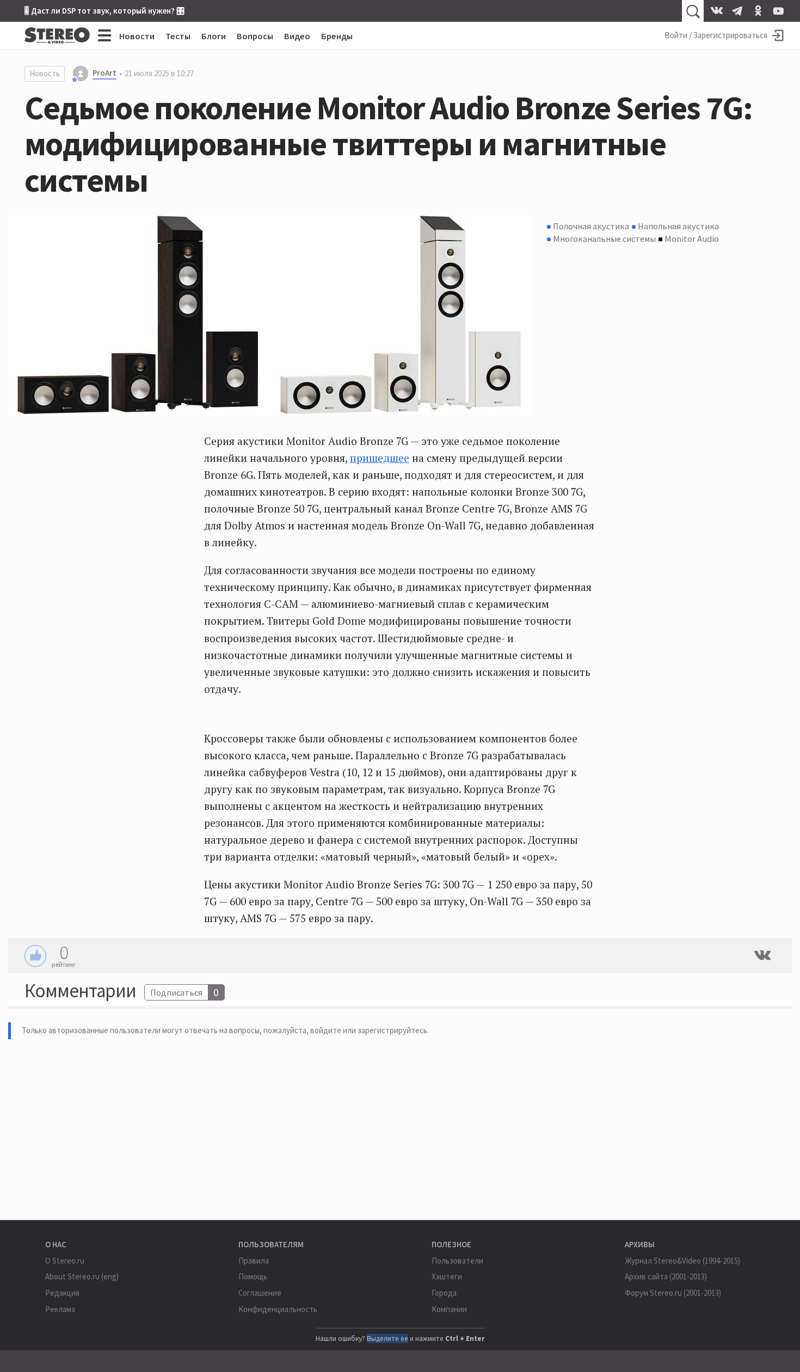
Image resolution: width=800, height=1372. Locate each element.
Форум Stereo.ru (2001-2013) (673, 1293)
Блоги (213, 36)
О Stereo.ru (64, 1260)
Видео (297, 36)
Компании (449, 1309)
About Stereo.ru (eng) (82, 1276)
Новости (137, 36)
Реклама (60, 1309)
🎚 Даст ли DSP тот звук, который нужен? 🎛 (104, 10)
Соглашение (259, 1293)
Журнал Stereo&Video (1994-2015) (682, 1260)
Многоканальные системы (604, 238)
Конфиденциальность (277, 1309)
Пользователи (457, 1260)
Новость (44, 73)
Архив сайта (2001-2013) (666, 1276)
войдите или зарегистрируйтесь (368, 1030)
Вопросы (255, 36)
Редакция (62, 1293)
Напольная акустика (678, 226)
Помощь (252, 1276)
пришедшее (379, 458)
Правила (253, 1260)
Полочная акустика (591, 226)
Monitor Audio (691, 238)
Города (444, 1293)
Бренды (337, 36)
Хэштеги (447, 1276)
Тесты (177, 36)
